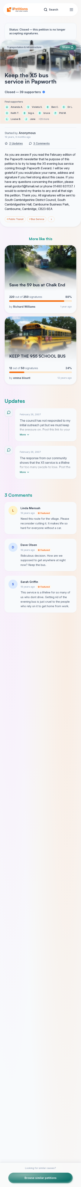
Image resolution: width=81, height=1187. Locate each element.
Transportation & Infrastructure (24, 47)
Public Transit (15, 219)
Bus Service (36, 219)
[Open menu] (71, 9)
